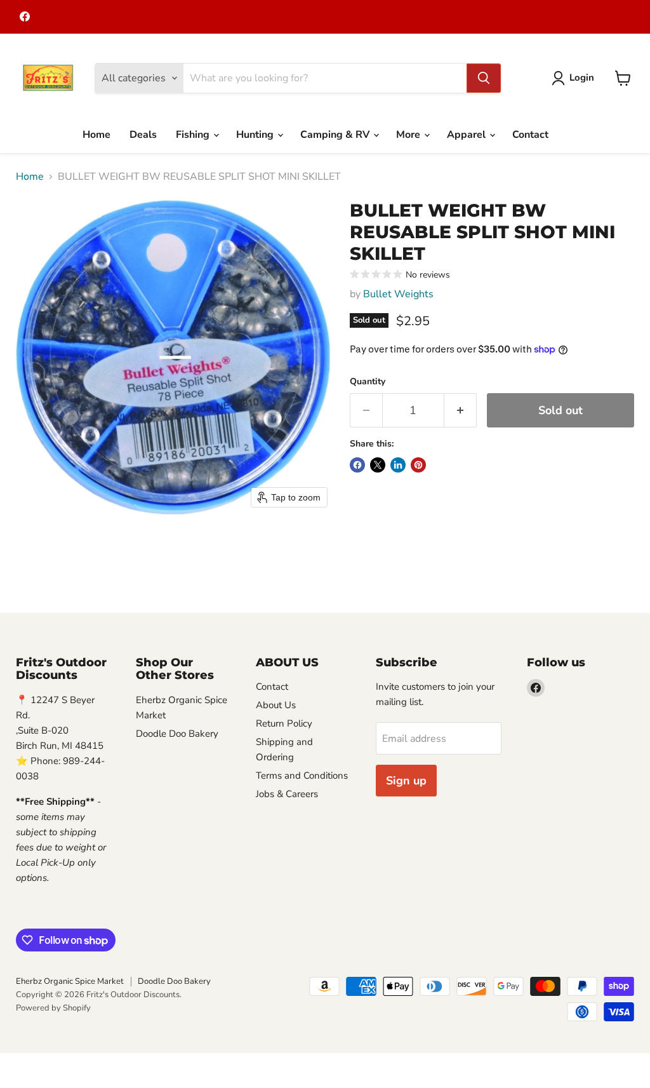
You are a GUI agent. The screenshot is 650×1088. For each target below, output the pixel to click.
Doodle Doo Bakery (177, 733)
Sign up (406, 780)
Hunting (256, 135)
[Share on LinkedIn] (398, 465)
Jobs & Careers (287, 794)
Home (96, 135)
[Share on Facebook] (357, 465)
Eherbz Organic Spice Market (70, 981)
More (409, 135)
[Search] (484, 78)
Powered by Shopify (53, 1008)
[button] (575, 78)
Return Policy (284, 723)
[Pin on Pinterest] (418, 465)
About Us (276, 705)
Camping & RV (336, 135)
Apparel (467, 135)
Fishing (194, 135)
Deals (143, 135)
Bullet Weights (398, 294)
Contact (530, 135)
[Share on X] (377, 465)
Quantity (367, 382)
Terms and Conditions (302, 775)
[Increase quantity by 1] (460, 410)
